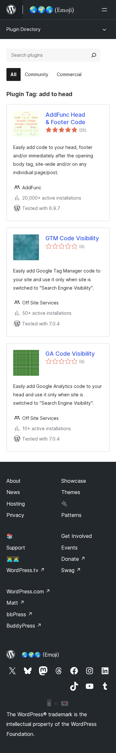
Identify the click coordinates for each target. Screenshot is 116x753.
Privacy (15, 515)
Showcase (73, 481)
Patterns (71, 515)
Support (15, 547)
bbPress (19, 614)
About (13, 481)
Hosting (15, 503)
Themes (70, 492)
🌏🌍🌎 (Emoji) (40, 654)
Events (69, 547)
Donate (73, 559)
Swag (71, 570)
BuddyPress (24, 625)
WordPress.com (28, 591)
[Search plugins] (93, 55)
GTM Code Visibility (72, 238)
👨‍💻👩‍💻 (12, 559)
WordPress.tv (25, 570)
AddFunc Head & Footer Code (65, 118)
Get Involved (76, 536)
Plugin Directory (23, 29)
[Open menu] (105, 9)
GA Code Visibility (70, 353)
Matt (15, 602)
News (13, 492)
